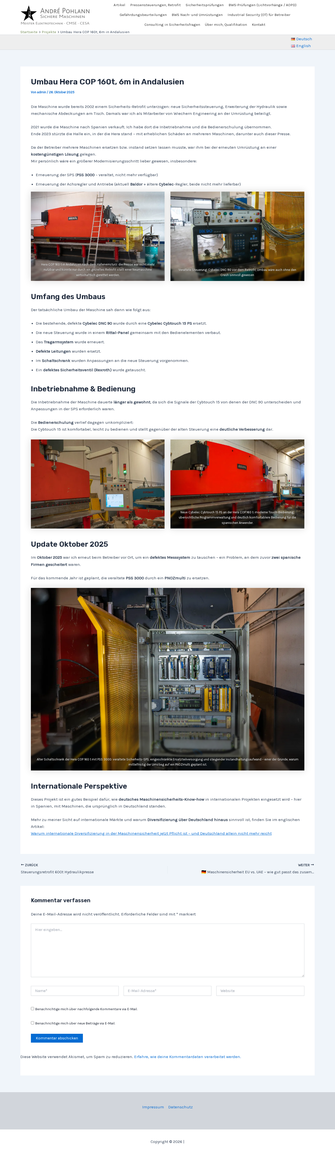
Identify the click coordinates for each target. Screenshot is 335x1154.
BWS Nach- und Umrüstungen (197, 15)
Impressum (153, 1106)
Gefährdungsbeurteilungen (143, 15)
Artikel (119, 5)
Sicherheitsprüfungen (205, 5)
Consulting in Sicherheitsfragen (172, 24)
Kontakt (258, 24)
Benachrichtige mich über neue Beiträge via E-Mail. (75, 1023)
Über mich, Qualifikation (226, 24)
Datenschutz (180, 1106)
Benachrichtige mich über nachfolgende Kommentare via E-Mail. (86, 1009)
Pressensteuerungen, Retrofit (155, 5)
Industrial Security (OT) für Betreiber (259, 15)
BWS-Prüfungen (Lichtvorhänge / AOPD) (262, 5)
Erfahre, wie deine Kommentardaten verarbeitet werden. (187, 1056)
